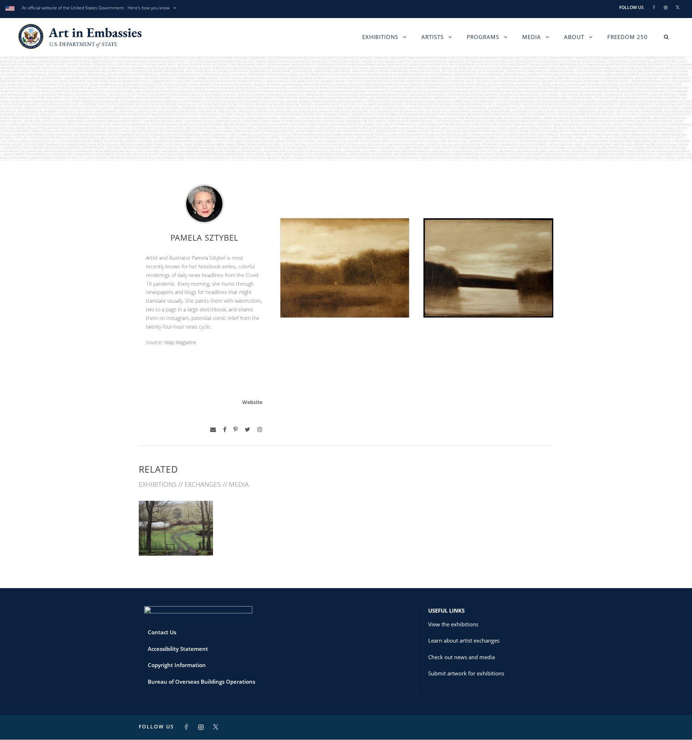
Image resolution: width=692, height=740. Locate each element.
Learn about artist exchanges (464, 640)
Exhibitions (380, 36)
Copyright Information (177, 665)
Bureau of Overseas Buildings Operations (201, 681)
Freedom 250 (627, 36)
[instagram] (259, 429)
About (574, 36)
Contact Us (162, 632)
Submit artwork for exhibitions (466, 673)
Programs (483, 36)
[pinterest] (236, 429)
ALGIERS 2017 (176, 540)
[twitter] (247, 429)
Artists (432, 36)
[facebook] (224, 429)
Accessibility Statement (178, 648)
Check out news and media (461, 657)
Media (531, 36)
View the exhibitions (453, 624)
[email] (213, 429)
